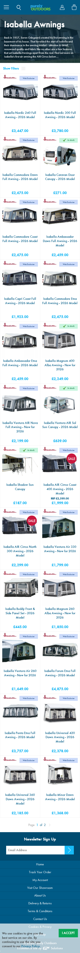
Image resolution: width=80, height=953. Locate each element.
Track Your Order (40, 872)
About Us (40, 895)
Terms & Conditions (40, 911)
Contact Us (40, 919)
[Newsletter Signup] (69, 850)
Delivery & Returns (40, 903)
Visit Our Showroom (40, 888)
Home (40, 864)
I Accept (68, 933)
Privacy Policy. (31, 946)
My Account (40, 880)
